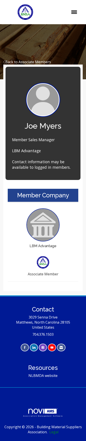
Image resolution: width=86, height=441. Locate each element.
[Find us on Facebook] (25, 347)
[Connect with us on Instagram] (43, 347)
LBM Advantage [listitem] (43, 246)
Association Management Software (43, 416)
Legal (53, 432)
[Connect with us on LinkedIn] (34, 347)
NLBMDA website (43, 375)
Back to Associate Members (28, 61)
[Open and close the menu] (64, 12)
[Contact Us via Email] (61, 347)
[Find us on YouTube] (52, 347)
